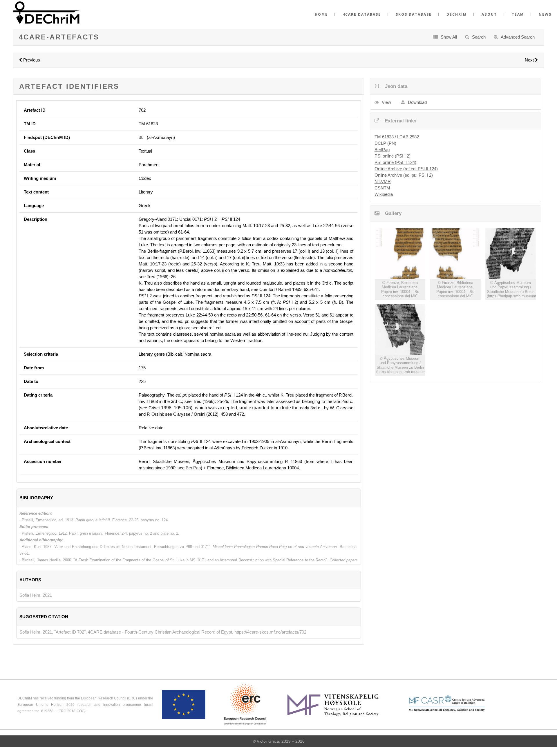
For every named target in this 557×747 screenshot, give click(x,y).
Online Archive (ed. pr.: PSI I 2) (404, 175)
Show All (449, 37)
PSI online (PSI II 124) (395, 162)
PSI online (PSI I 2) (392, 155)
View (386, 102)
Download (417, 102)
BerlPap (193, 467)
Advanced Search (518, 37)
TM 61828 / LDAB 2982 (397, 136)
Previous (31, 59)
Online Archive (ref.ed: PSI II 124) (406, 168)
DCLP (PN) (385, 143)
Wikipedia (384, 194)
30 (141, 137)
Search (479, 37)
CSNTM (382, 187)
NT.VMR (383, 181)
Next (530, 59)
